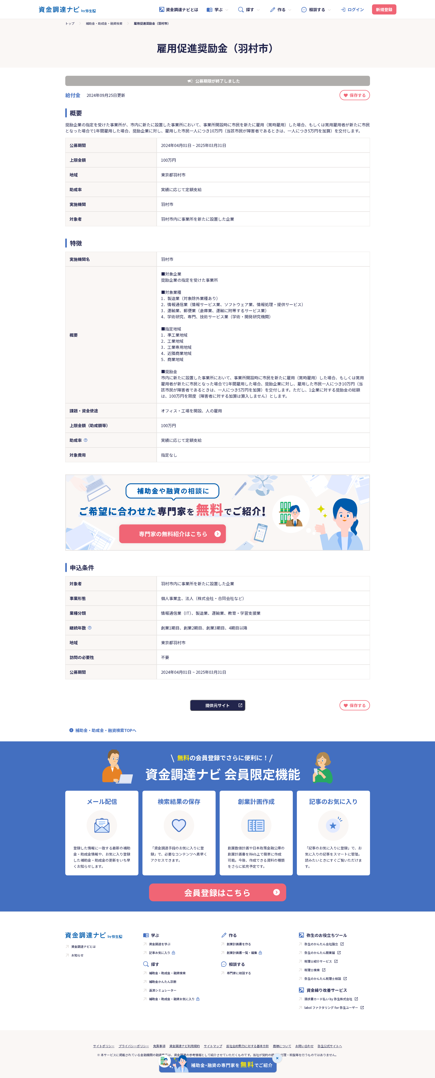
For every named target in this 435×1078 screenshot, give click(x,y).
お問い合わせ (304, 1046)
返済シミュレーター (162, 990)
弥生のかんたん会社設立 (321, 944)
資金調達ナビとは (182, 9)
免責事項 (159, 1046)
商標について (282, 1046)
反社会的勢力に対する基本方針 (247, 1046)
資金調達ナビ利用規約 (184, 1046)
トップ (69, 23)
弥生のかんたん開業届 (319, 952)
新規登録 (384, 9)
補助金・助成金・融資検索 (104, 23)
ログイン (356, 9)
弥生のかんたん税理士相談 (322, 978)
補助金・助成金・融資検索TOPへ (105, 730)
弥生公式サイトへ (330, 1046)
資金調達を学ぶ (159, 944)
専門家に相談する (239, 973)
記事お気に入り (159, 952)
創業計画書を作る (239, 944)
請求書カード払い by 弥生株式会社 (328, 999)
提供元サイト (217, 705)
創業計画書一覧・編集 (242, 952)
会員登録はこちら (217, 892)
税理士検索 (312, 970)
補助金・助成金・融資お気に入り (172, 999)
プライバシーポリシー (134, 1046)
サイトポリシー (104, 1046)
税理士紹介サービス (318, 961)
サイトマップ (213, 1046)
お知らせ (77, 955)
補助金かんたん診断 (162, 981)
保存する (358, 95)
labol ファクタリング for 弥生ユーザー (331, 1007)
